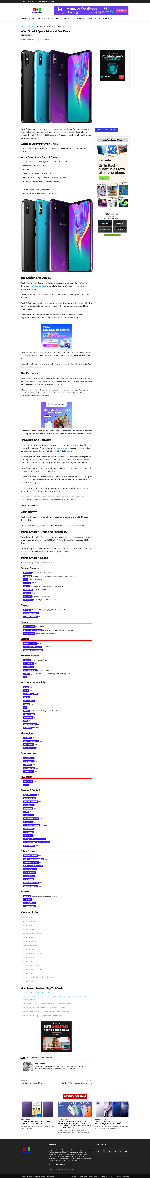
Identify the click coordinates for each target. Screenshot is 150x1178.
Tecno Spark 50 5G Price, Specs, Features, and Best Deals (36, 1123)
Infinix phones (37, 286)
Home (22, 26)
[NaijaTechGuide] (37, 10)
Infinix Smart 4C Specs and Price (32, 1083)
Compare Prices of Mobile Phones (38, 977)
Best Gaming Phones (32, 965)
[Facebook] (104, 39)
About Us (118, 1176)
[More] (127, 39)
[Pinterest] (113, 39)
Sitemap (111, 1176)
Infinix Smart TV (30, 981)
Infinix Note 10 (29, 917)
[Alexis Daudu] (28, 1067)
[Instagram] (104, 1151)
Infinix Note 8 (29, 937)
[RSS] (115, 1151)
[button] (127, 18)
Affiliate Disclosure (94, 1176)
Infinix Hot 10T (29, 973)
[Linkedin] (123, 39)
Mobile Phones (31, 26)
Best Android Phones (32, 933)
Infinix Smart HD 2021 (32, 969)
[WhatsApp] (118, 39)
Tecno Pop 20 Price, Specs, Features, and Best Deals (108, 1123)
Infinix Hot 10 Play (30, 961)
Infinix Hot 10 (28, 925)
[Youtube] (126, 1151)
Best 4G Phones (30, 945)
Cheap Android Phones (33, 953)
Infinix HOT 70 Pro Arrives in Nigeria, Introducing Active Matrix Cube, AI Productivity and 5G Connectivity (74, 1125)
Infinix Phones (29, 949)
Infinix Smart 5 (29, 941)
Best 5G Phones (30, 921)
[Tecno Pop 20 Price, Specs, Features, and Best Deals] (112, 1109)
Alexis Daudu (46, 39)
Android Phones (33, 1057)
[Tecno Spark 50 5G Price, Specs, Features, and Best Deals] (38, 1109)
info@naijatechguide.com (65, 1169)
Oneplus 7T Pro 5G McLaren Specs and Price (77, 1083)
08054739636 (60, 1165)
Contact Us (126, 1176)
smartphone (58, 129)
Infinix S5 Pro (28, 957)
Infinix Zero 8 (28, 929)
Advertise (74, 1176)
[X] (108, 39)
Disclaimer (104, 1176)
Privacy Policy (83, 1176)
